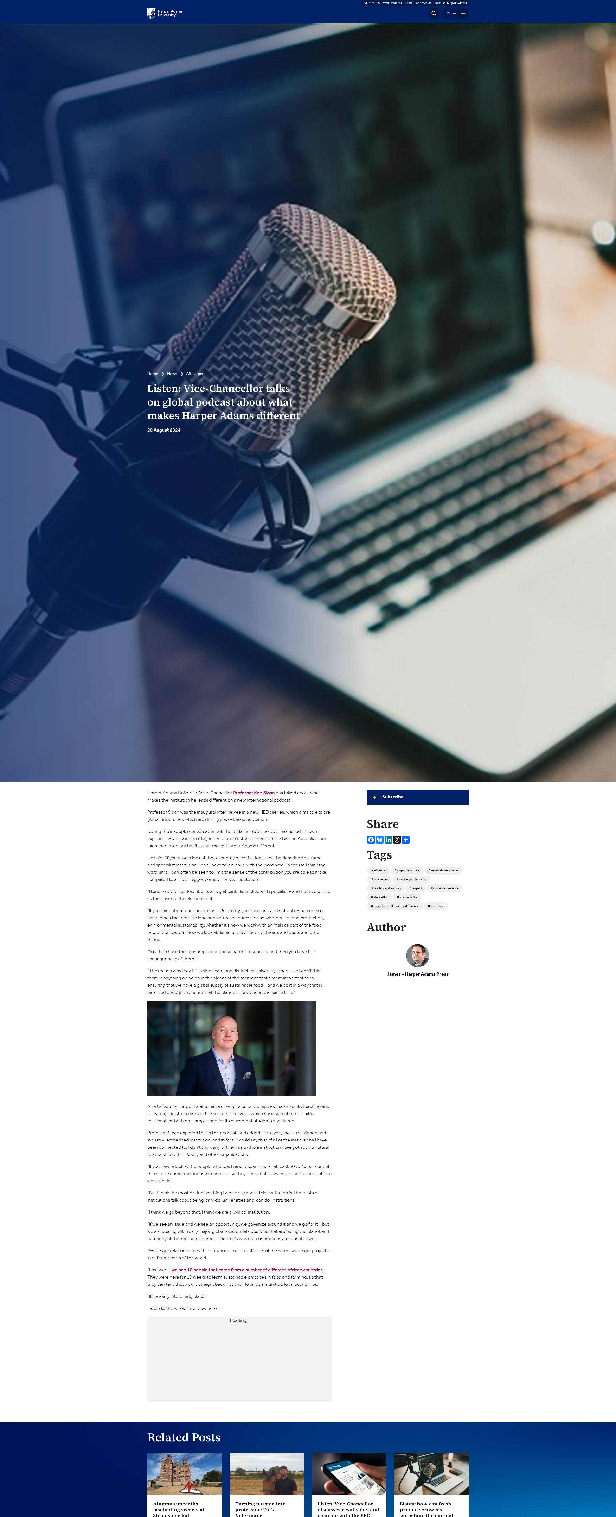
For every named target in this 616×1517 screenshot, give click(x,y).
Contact (423, 3)
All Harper (195, 374)
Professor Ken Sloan (254, 793)
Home (152, 374)
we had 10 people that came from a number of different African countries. (248, 1270)
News (172, 374)
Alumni (369, 3)
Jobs (451, 3)
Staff (409, 3)
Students (390, 3)
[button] (434, 13)
